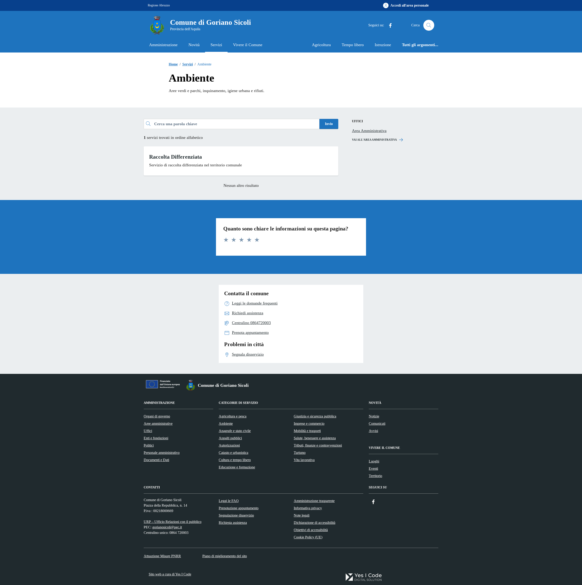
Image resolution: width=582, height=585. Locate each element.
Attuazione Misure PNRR (162, 556)
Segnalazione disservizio (236, 515)
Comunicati (377, 423)
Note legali (301, 515)
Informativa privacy (308, 508)
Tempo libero (353, 44)
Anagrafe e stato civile (235, 431)
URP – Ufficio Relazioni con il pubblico (172, 522)
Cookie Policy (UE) (308, 537)
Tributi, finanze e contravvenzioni (318, 445)
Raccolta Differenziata (175, 157)
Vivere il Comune (247, 44)
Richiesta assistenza (233, 523)
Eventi (373, 468)
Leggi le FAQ (229, 501)
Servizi (216, 44)
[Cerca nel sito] (428, 25)
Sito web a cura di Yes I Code (170, 574)
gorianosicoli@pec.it (167, 527)
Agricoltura (321, 44)
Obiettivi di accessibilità (311, 530)
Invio (329, 124)
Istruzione (383, 44)
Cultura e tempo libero (235, 460)
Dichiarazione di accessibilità (314, 523)
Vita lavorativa (304, 460)
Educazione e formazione (237, 467)
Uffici (148, 431)
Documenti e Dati (156, 460)
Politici (149, 445)
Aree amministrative (158, 423)
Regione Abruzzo (159, 5)
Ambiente (226, 423)
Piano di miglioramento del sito (224, 556)
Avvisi (373, 431)
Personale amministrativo (162, 453)
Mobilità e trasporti (307, 431)
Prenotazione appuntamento (238, 508)
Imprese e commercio (309, 423)
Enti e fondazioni (156, 438)
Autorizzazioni (229, 445)
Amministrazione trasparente (314, 501)
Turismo (300, 453)
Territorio (375, 476)
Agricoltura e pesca (232, 416)
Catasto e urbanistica (233, 453)
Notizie (374, 416)
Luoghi (374, 461)
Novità (194, 44)
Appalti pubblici (230, 438)
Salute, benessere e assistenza (315, 438)
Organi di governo (157, 416)
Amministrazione (163, 44)
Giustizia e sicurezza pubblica (315, 416)
